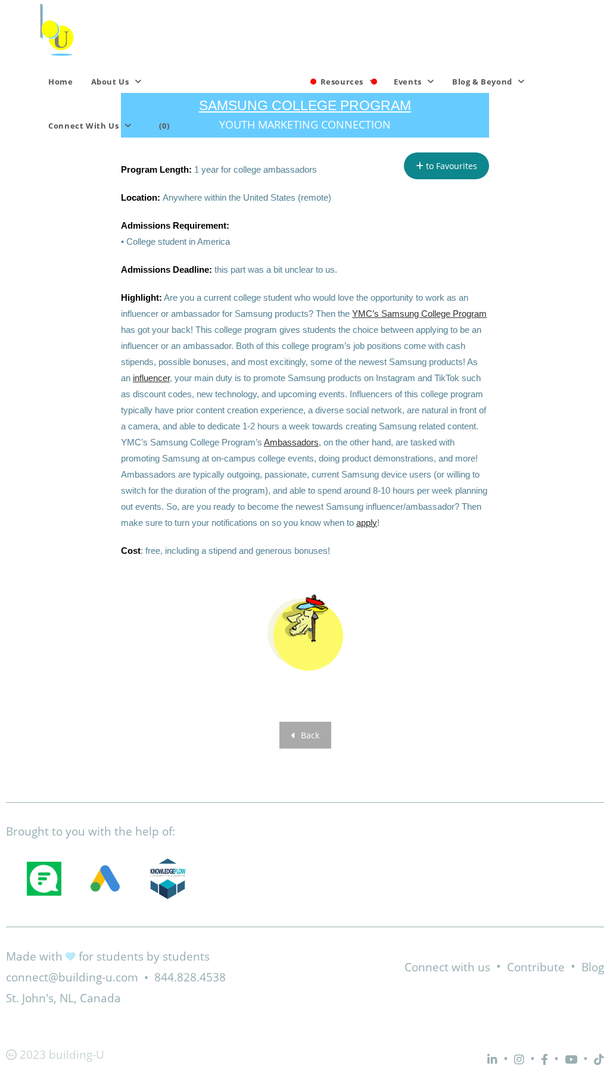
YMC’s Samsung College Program (419, 313)
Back (308, 735)
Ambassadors (291, 442)
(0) (164, 125)
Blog (592, 967)
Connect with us (447, 967)
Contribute (536, 967)
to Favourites (450, 166)
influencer (151, 378)
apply (366, 523)
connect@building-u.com (72, 977)
